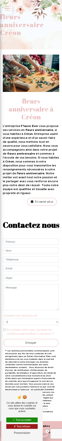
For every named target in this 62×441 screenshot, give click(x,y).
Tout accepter (23, 419)
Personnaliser (22, 432)
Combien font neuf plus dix (20, 315)
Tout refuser (23, 426)
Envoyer (31, 342)
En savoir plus (43, 201)
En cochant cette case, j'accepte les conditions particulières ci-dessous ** (30, 331)
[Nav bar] (7, 8)
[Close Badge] (47, 431)
